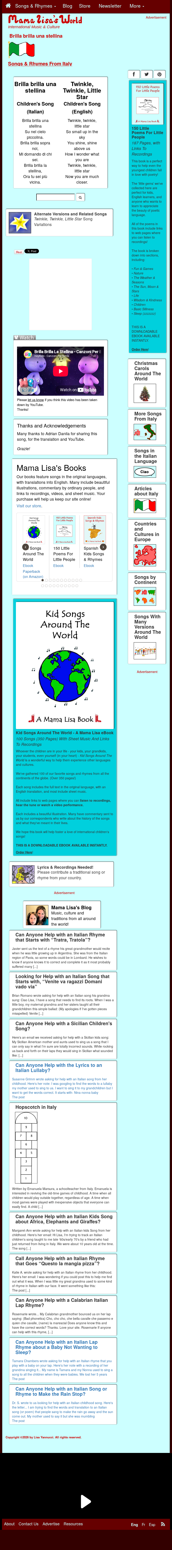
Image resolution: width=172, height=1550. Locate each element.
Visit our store (29, 505)
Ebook (28, 565)
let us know (36, 399)
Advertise (51, 1523)
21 (77, 586)
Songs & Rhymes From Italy (40, 63)
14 (50, 586)
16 (58, 586)
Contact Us (29, 1523)
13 (46, 586)
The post (18, 1097)
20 (73, 586)
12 (43, 586)
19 (69, 586)
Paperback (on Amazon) (33, 574)
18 (65, 586)
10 (77, 580)
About (9, 1523)
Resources (73, 1523)
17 (62, 586)
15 (54, 586)
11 (81, 580)
